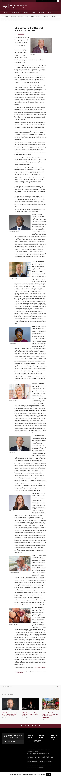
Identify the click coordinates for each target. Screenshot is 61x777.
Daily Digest (38, 16)
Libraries (41, 739)
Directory (9, 1)
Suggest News (46, 16)
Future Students (15, 12)
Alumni (33, 12)
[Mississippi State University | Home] (14, 6)
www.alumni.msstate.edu (40, 667)
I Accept (48, 774)
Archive (32, 16)
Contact (55, 1)
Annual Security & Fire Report (32, 751)
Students (26, 12)
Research (41, 737)
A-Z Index (43, 1)
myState (4, 1)
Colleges (26, 16)
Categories (20, 16)
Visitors (49, 12)
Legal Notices (47, 749)
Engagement (54, 735)
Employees (41, 12)
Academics (41, 735)
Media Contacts (53, 16)
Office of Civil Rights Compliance (39, 761)
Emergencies (30, 735)
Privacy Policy (36, 774)
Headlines (6, 16)
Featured (57, 686)
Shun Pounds (21, 34)
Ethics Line (42, 749)
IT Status (29, 737)
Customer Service (30, 749)
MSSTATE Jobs (30, 739)
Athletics (53, 737)
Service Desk (41, 767)
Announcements (13, 16)
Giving (52, 739)
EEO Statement (37, 749)
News (51, 1)
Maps (47, 1)
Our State (6, 12)
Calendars (38, 1)
